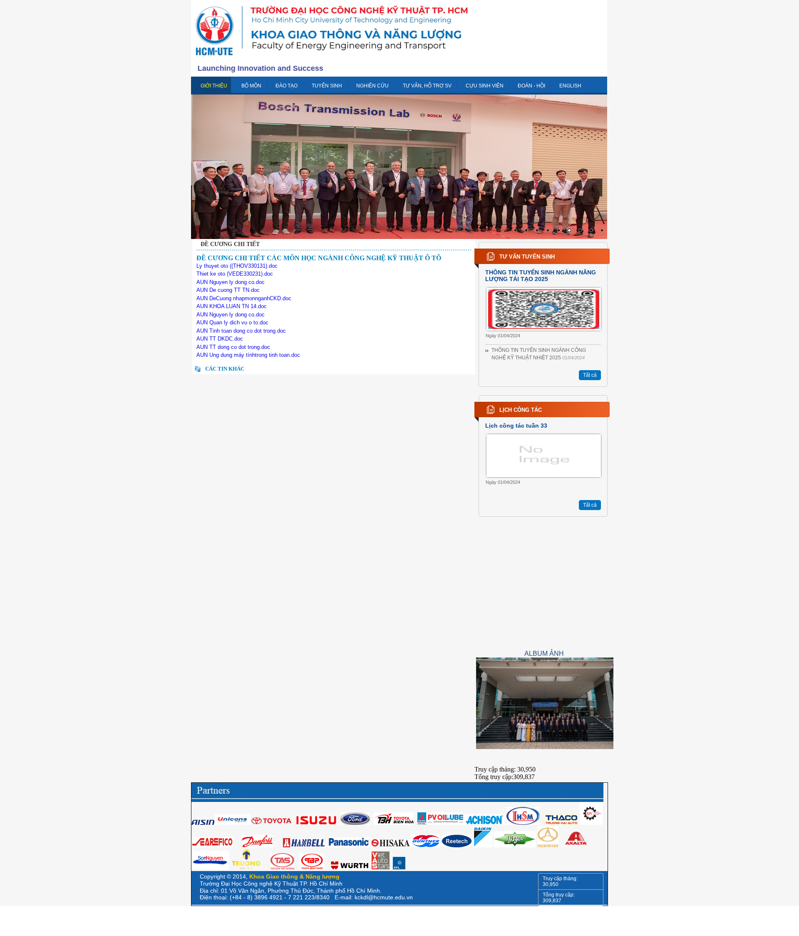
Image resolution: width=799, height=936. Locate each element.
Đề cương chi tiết (230, 244)
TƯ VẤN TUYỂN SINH (527, 257)
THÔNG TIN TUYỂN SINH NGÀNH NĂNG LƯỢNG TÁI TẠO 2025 (540, 275)
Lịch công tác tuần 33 (516, 425)
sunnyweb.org (278, 846)
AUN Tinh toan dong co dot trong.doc (241, 331)
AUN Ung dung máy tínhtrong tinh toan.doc (248, 355)
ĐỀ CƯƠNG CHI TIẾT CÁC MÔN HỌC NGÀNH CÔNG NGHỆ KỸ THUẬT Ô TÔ (318, 257)
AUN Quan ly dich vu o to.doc (232, 322)
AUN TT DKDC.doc (219, 339)
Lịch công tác (520, 410)
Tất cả (590, 375)
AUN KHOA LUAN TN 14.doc (231, 306)
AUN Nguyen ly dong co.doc (230, 282)
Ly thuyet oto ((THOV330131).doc (237, 266)
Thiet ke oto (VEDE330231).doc (234, 274)
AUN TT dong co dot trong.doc (233, 347)
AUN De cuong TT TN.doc (228, 290)
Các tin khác (224, 369)
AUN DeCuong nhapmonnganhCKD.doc (243, 298)
